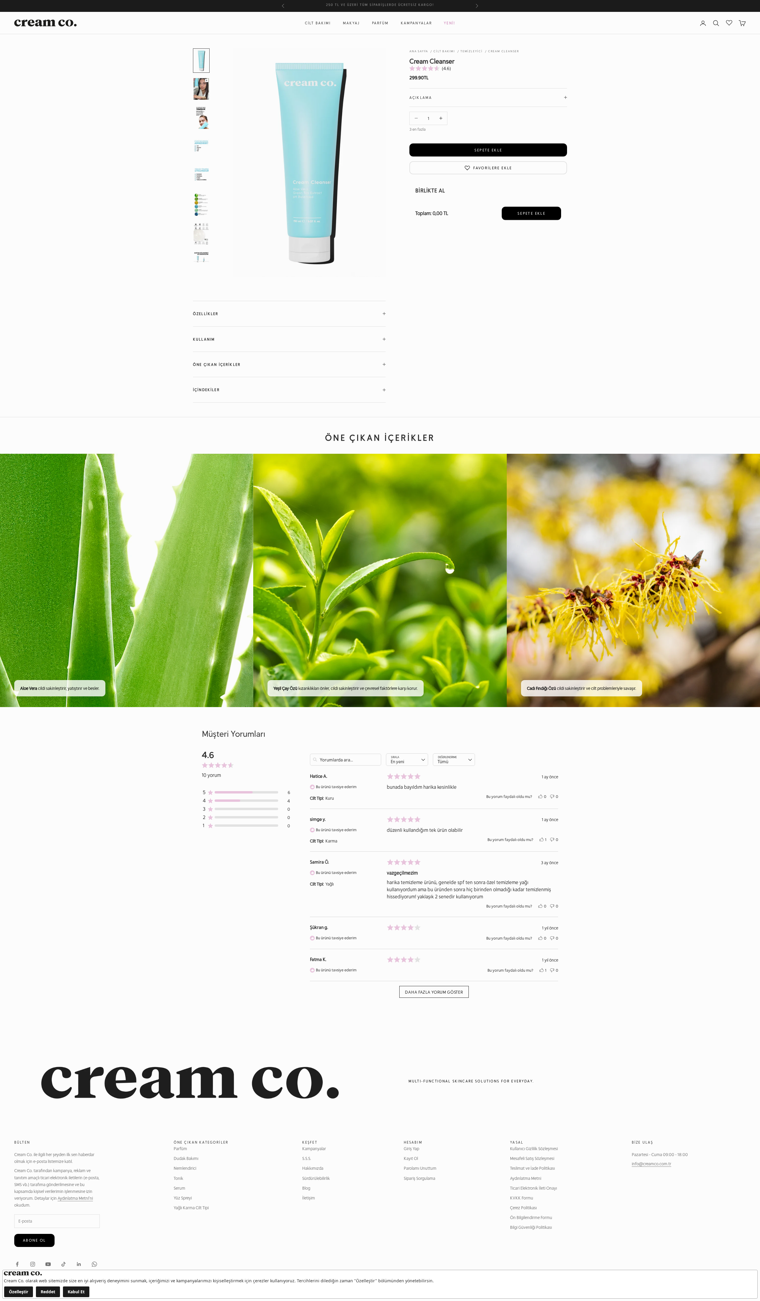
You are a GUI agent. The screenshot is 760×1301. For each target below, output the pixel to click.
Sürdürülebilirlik (316, 1178)
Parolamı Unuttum (420, 1168)
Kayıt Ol (411, 1158)
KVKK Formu (521, 1197)
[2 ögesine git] (201, 89)
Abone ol (34, 1240)
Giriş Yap (411, 1148)
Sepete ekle (488, 150)
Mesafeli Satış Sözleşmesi (532, 1158)
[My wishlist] (729, 22)
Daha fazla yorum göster (434, 992)
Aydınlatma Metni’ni (75, 1198)
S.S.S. (306, 1158)
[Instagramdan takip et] (33, 1264)
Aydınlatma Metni (525, 1178)
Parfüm (380, 23)
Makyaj (351, 23)
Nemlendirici (185, 1168)
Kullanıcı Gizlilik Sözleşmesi (534, 1148)
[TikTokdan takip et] (63, 1264)
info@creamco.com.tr (651, 1163)
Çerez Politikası (523, 1207)
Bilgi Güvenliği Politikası (531, 1227)
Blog (306, 1188)
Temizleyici (471, 51)
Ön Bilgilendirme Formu (531, 1217)
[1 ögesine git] (201, 60)
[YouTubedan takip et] (48, 1264)
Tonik (178, 1178)
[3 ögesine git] (201, 117)
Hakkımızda (312, 1168)
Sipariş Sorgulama (419, 1178)
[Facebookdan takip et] (17, 1264)
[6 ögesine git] (201, 204)
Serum (179, 1188)
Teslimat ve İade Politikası (532, 1168)
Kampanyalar (416, 23)
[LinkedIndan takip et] (79, 1264)
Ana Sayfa (418, 51)
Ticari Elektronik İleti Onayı (533, 1188)
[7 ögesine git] (201, 234)
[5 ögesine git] (201, 175)
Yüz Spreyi (183, 1197)
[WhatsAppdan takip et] (94, 1264)
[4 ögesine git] (201, 146)
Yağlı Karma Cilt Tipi (191, 1207)
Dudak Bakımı (186, 1158)
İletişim (308, 1197)
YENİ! (449, 23)
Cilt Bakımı (318, 23)
